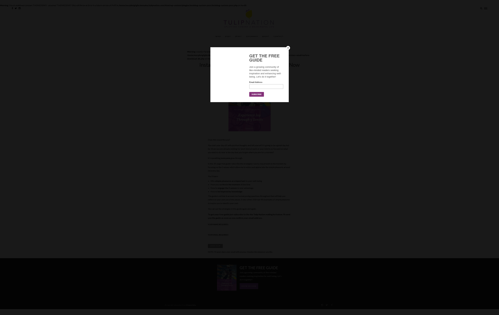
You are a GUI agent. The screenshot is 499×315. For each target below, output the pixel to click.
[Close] (288, 48)
